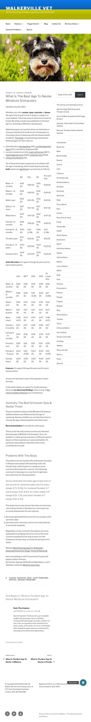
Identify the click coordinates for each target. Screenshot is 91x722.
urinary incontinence (14, 158)
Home (8, 24)
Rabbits (59, 306)
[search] (60, 363)
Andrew (28, 93)
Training (60, 319)
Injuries (59, 253)
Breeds (59, 160)
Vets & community (64, 337)
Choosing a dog (62, 178)
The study (19, 138)
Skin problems (62, 315)
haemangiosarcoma (14, 155)
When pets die (62, 350)
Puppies (13, 580)
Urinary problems (27, 580)
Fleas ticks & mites (64, 218)
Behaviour (60, 147)
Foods (59, 222)
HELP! (59, 244)
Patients (60, 284)
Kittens (59, 262)
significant (24, 169)
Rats (58, 310)
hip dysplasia (24, 146)
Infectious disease (63, 248)
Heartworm (61, 240)
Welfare (60, 346)
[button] (83, 682)
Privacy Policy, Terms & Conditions (52, 714)
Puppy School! (32, 24)
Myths (59, 270)
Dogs (29, 578)
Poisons (60, 293)
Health (59, 231)
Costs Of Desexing (39, 551)
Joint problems (40, 578)
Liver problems (62, 266)
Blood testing (62, 156)
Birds (59, 151)
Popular (59, 297)
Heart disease (62, 235)
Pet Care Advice (71, 24)
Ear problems (62, 204)
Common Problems (13, 30)
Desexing (21, 578)
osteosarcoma (36, 155)
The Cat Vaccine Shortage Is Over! (70, 105)
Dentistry (60, 187)
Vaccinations (61, 332)
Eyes (58, 209)
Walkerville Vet (29, 8)
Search (29, 30)
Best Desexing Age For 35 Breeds (28, 548)
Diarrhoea (60, 195)
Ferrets (59, 213)
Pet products (61, 288)
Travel (59, 324)
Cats (58, 169)
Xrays (59, 359)
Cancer (12, 578)
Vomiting (60, 341)
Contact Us (56, 24)
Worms (59, 354)
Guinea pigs (61, 226)
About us (17, 24)
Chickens (60, 173)
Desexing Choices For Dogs (18, 551)
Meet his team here (31, 565)
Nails (58, 275)
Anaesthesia (61, 142)
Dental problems (63, 182)
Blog (46, 24)
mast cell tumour (36, 152)
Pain (58, 279)
